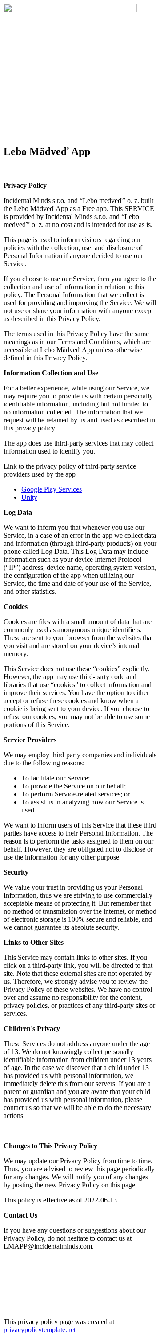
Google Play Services (51, 489)
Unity (29, 497)
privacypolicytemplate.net (40, 1329)
